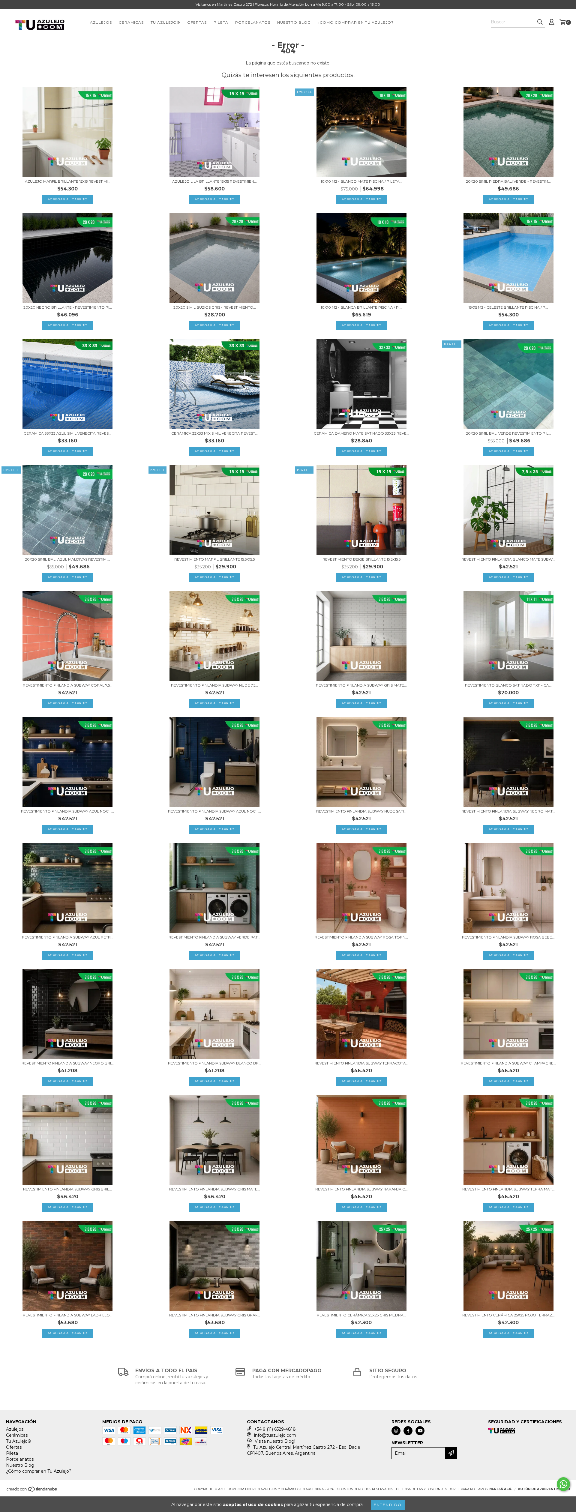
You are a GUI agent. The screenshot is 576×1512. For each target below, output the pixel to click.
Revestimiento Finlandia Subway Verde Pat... (214, 937)
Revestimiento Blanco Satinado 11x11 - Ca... (508, 685)
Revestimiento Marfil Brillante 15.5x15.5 (214, 559)
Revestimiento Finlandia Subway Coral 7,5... (67, 685)
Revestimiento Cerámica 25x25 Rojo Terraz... (508, 1315)
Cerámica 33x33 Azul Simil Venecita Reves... (67, 433)
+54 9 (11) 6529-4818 (275, 1429)
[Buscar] (540, 22)
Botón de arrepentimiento (544, 1489)
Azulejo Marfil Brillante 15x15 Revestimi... (67, 181)
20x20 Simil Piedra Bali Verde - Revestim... (508, 181)
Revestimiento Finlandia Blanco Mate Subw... (508, 559)
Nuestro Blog (294, 22)
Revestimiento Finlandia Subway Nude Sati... (361, 811)
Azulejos (101, 22)
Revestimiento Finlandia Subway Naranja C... (361, 1189)
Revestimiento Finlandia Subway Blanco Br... (214, 1063)
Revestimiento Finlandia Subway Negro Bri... (68, 1063)
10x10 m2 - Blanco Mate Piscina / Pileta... (361, 181)
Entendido (388, 1504)
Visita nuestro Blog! (275, 1441)
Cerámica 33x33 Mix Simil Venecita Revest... (214, 433)
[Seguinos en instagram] (396, 1430)
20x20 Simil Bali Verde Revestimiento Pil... (508, 433)
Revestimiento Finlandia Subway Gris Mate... (361, 685)
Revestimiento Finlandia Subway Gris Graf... (214, 1315)
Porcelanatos (252, 22)
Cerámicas (131, 22)
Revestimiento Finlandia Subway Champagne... (508, 1063)
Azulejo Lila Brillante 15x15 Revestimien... (214, 181)
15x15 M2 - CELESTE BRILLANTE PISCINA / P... (508, 307)
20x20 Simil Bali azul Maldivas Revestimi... (67, 559)
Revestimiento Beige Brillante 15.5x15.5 (361, 559)
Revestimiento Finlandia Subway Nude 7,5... (214, 685)
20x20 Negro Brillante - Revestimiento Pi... (67, 307)
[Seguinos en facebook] (408, 1430)
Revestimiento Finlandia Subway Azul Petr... (67, 937)
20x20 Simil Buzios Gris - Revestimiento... (214, 307)
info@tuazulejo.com (275, 1435)
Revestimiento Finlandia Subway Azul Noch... (67, 811)
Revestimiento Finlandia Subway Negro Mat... (508, 811)
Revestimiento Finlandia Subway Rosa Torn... (361, 937)
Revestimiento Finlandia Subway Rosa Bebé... (508, 937)
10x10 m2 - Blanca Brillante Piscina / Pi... (361, 307)
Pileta (221, 22)
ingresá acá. (500, 1489)
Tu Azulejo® (165, 22)
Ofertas (197, 22)
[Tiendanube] (32, 1491)
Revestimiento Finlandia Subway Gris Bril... (67, 1189)
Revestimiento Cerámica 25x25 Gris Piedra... (361, 1315)
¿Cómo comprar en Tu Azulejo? (356, 22)
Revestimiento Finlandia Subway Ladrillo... (67, 1315)
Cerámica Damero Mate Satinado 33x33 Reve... (361, 433)
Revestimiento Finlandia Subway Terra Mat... (508, 1189)
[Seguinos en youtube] (420, 1430)
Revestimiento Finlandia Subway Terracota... (361, 1063)
